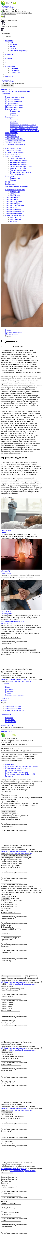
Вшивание (14, 123)
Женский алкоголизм (13, 143)
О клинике (9, 41)
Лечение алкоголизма (9, 91)
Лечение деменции (12, 203)
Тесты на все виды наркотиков (16, 186)
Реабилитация (10, 135)
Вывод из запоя (11, 109)
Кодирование (10, 117)
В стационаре (15, 111)
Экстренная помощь (13, 150)
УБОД (7, 182)
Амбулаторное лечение (14, 105)
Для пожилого (15, 196)
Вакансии (13, 47)
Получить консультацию (18, 650)
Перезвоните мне (23, 13)
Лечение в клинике (12, 99)
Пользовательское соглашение (16, 772)
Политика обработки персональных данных (21, 766)
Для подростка (15, 219)
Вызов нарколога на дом (14, 97)
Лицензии (13, 45)
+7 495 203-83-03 (7, 7)
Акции (7, 62)
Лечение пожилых (12, 137)
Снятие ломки (10, 176)
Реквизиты (9, 776)
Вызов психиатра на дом (14, 215)
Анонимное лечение (13, 154)
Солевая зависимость (18, 170)
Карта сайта (9, 764)
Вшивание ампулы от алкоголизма (23, 125)
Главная (8, 330)
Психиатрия (5, 93)
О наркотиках (15, 72)
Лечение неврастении (13, 213)
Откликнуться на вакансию (11, 976)
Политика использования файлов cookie (20, 774)
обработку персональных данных (13, 679)
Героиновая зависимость (19, 158)
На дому (13, 113)
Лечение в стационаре (13, 101)
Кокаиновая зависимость (19, 162)
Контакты (9, 76)
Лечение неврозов (12, 200)
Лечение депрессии (12, 198)
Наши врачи (9, 54)
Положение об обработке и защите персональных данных (18, 769)
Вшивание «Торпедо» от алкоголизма (24, 127)
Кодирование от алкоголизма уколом (23, 129)
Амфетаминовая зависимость (21, 166)
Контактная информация (19, 50)
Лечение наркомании (26, 91)
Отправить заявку (16, 855)
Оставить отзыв (7, 1052)
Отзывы (13, 48)
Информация (10, 66)
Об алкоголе (14, 70)
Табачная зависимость (18, 174)
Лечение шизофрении (13, 201)
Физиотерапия (6, 623)
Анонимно (14, 115)
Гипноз (3, 532)
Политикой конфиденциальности (23, 681)
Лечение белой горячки (14, 139)
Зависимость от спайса (18, 168)
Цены (12, 43)
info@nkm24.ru (6, 89)
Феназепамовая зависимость (20, 172)
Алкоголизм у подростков (15, 145)
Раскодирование (11, 133)
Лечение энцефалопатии (14, 205)
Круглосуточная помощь (14, 152)
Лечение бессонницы (13, 209)
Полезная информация (13, 332)
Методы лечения (11, 334)
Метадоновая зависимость (19, 160)
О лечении (14, 68)
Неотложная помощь (13, 148)
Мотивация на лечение (14, 107)
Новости (8, 58)
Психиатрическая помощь (15, 190)
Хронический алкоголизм (15, 141)
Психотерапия (6, 614)
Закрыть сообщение (8, 812)
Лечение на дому (11, 103)
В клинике (14, 119)
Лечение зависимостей (13, 156)
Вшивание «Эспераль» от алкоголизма (24, 131)
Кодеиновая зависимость (19, 164)
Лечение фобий (11, 207)
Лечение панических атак (15, 211)
